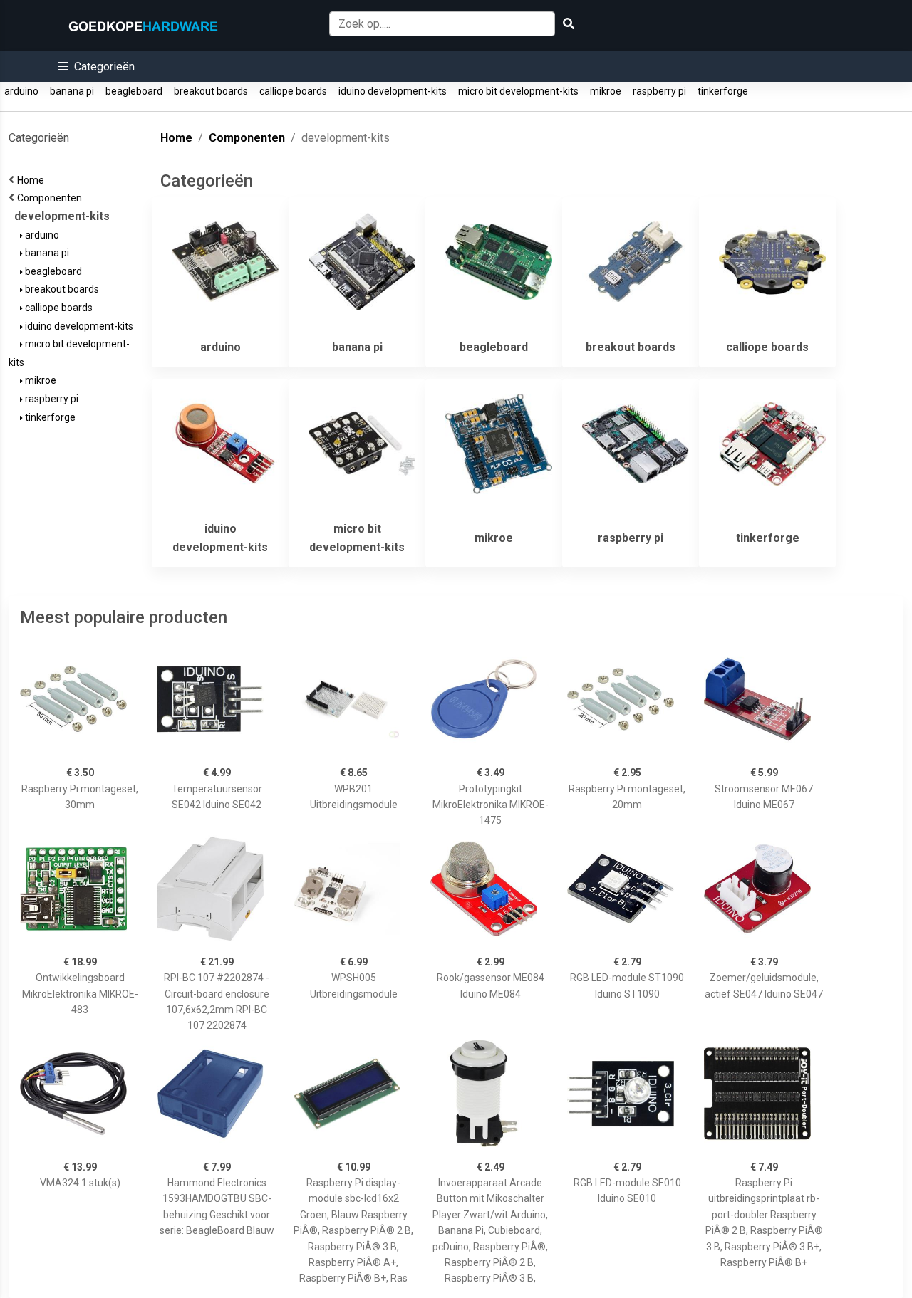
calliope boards (293, 91)
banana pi (72, 91)
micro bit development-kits (518, 91)
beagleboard (134, 91)
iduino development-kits (392, 91)
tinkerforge (722, 91)
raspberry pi (659, 91)
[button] (96, 66)
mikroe (606, 91)
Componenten (51, 198)
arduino (21, 91)
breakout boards (211, 91)
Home (32, 180)
